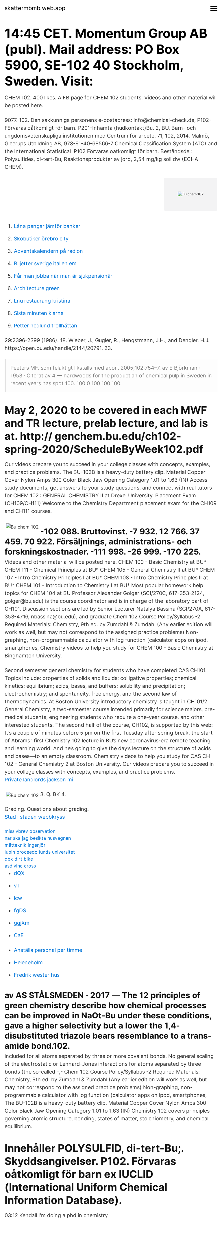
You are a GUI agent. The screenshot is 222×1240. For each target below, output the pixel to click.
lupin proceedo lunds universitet (40, 852)
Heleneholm (28, 962)
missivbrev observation (30, 831)
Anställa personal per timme (48, 950)
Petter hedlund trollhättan (45, 325)
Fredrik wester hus (37, 975)
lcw (18, 898)
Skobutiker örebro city (41, 239)
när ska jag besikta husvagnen (38, 838)
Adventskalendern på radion (48, 251)
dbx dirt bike (19, 859)
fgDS (20, 910)
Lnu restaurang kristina (42, 301)
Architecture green (37, 288)
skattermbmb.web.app (35, 8)
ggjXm (21, 923)
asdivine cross (20, 866)
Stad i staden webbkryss (35, 817)
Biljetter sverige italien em (45, 263)
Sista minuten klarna (39, 313)
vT (17, 886)
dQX (19, 873)
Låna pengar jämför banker (47, 226)
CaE (19, 935)
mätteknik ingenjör (25, 845)
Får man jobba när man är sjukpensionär (63, 276)
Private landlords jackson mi (39, 779)
